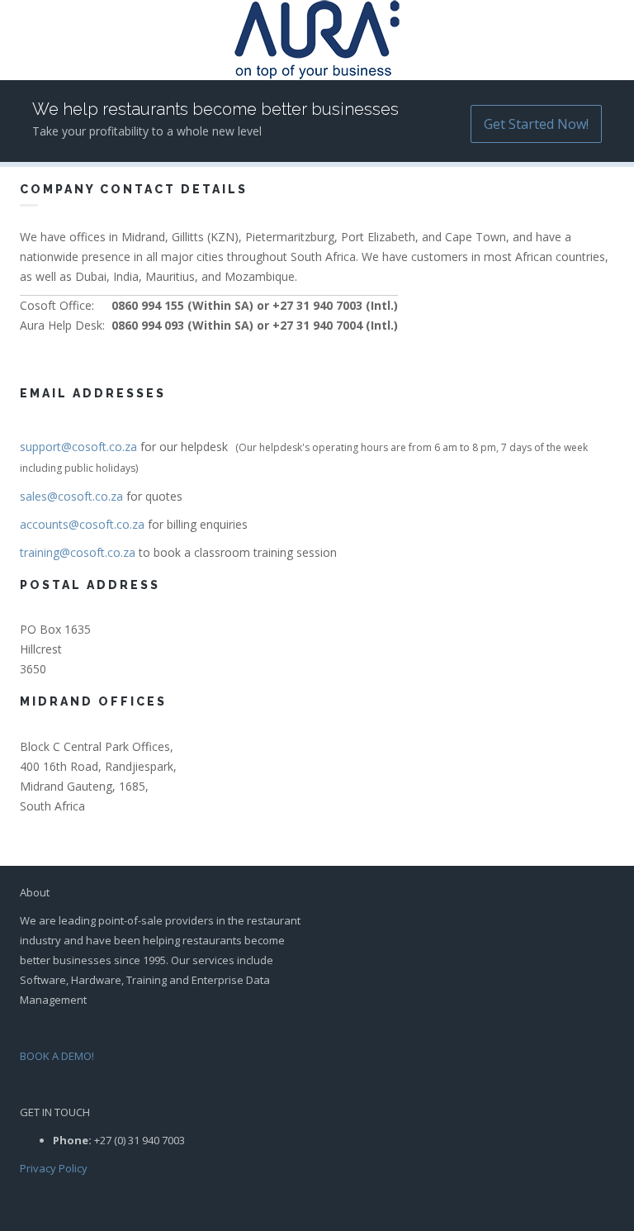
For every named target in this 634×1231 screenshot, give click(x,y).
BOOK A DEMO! (57, 1055)
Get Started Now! (536, 124)
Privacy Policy (54, 1168)
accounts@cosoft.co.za (82, 524)
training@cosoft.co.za (77, 552)
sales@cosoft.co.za (71, 496)
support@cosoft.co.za (78, 446)
